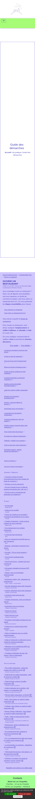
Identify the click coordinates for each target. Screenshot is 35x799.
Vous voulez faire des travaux (13, 432)
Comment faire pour (25, 275)
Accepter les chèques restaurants (15, 436)
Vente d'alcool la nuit (11, 615)
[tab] (17, 310)
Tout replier (15, 346)
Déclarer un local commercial (14, 484)
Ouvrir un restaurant (10, 277)
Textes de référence (10, 461)
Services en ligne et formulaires (13, 466)
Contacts (17, 778)
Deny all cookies (25, 794)
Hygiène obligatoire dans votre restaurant (18, 590)
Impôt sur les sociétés (12, 510)
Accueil (8, 152)
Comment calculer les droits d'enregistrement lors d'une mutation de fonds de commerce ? (16, 479)
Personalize (18, 796)
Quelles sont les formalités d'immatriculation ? (12, 384)
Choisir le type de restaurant (13, 356)
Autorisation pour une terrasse (14, 408)
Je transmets (9, 505)
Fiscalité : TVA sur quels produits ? (16, 552)
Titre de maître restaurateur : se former (18, 695)
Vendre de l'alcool (10, 611)
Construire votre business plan (14, 595)
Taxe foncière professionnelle (14, 557)
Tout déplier (26, 346)
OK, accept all (11, 794)
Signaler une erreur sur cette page (19, 768)
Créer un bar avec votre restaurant (15, 445)
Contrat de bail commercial (13, 534)
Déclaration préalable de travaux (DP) (17, 568)
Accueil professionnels (10, 275)
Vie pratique (16, 152)
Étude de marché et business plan (15, 367)
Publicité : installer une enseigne (14, 440)
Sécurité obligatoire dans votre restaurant (18, 586)
